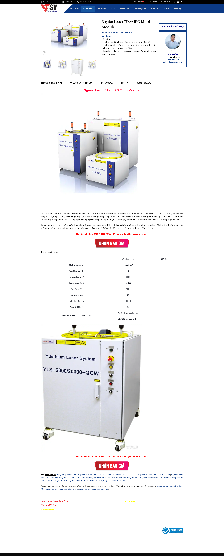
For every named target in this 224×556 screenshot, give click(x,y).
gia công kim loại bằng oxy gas (93, 489)
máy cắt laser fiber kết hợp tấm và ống (158, 478)
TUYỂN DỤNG (166, 2)
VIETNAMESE (137, 2)
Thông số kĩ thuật (81, 83)
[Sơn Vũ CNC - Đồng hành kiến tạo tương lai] (49, 8)
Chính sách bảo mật (169, 522)
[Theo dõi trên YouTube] (181, 2)
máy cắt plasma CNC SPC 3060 (92, 475)
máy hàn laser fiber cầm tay (116, 481)
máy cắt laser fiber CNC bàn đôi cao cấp (107, 478)
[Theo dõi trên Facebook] (174, 2)
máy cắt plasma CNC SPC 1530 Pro (154, 475)
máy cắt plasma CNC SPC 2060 (122, 475)
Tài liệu (125, 83)
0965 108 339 (67, 543)
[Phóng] (44, 53)
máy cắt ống (133, 478)
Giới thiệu (165, 507)
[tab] (51, 83)
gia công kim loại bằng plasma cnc (62, 489)
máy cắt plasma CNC (67, 475)
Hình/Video (106, 83)
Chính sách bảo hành (169, 517)
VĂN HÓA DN (154, 2)
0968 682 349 (173, 59)
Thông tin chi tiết (51, 83)
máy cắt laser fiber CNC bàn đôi (73, 478)
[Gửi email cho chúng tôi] (178, 2)
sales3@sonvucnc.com (172, 62)
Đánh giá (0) (144, 83)
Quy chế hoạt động (169, 512)
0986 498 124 (55, 543)
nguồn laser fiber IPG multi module (85, 481)
